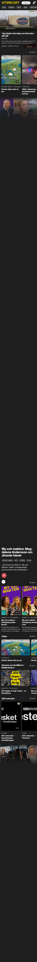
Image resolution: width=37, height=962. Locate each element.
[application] (18, 20)
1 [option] (3, 582)
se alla (32, 52)
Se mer (29, 46)
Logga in (26, 3)
